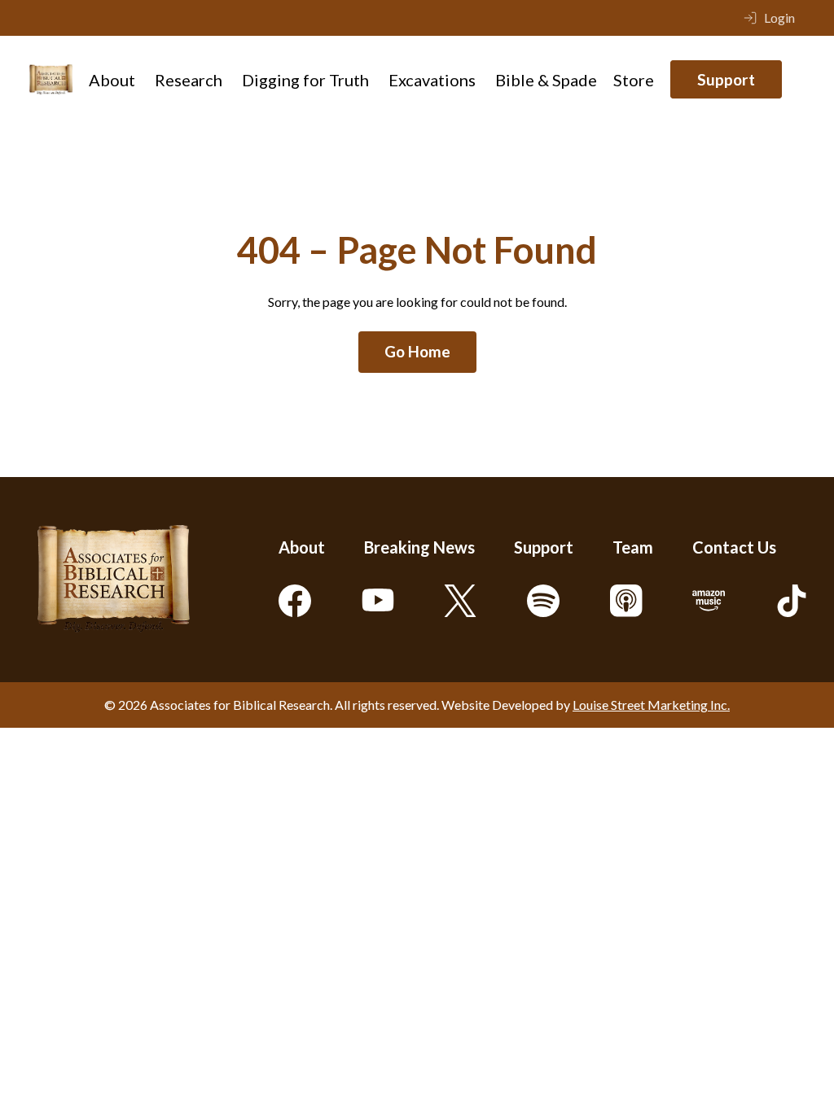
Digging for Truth (305, 80)
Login (779, 17)
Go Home (417, 351)
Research (188, 80)
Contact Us (734, 547)
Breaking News (419, 547)
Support (726, 79)
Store (633, 80)
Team (632, 547)
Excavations (432, 80)
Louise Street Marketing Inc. (651, 704)
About (112, 80)
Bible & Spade (546, 80)
